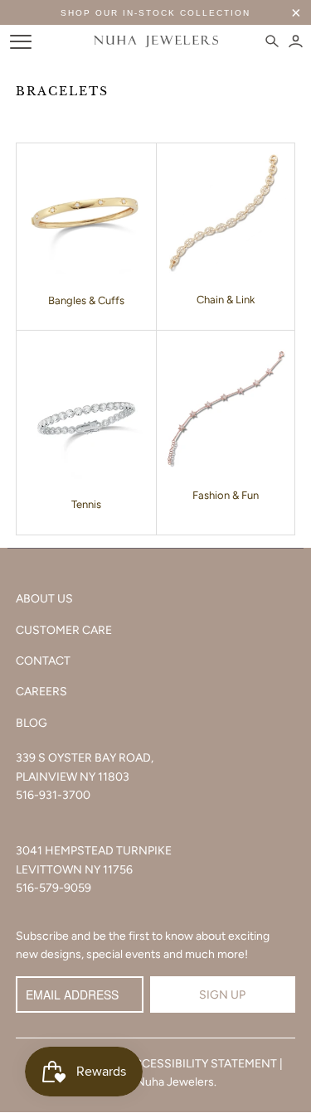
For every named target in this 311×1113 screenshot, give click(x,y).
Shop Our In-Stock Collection (155, 12)
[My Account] (296, 41)
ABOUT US (44, 599)
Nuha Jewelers (175, 1082)
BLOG (31, 723)
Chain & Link (226, 299)
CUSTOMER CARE (64, 630)
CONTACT (43, 661)
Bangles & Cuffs (86, 300)
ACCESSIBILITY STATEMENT (201, 1064)
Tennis (86, 504)
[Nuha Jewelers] (156, 41)
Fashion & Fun (225, 495)
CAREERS (41, 692)
